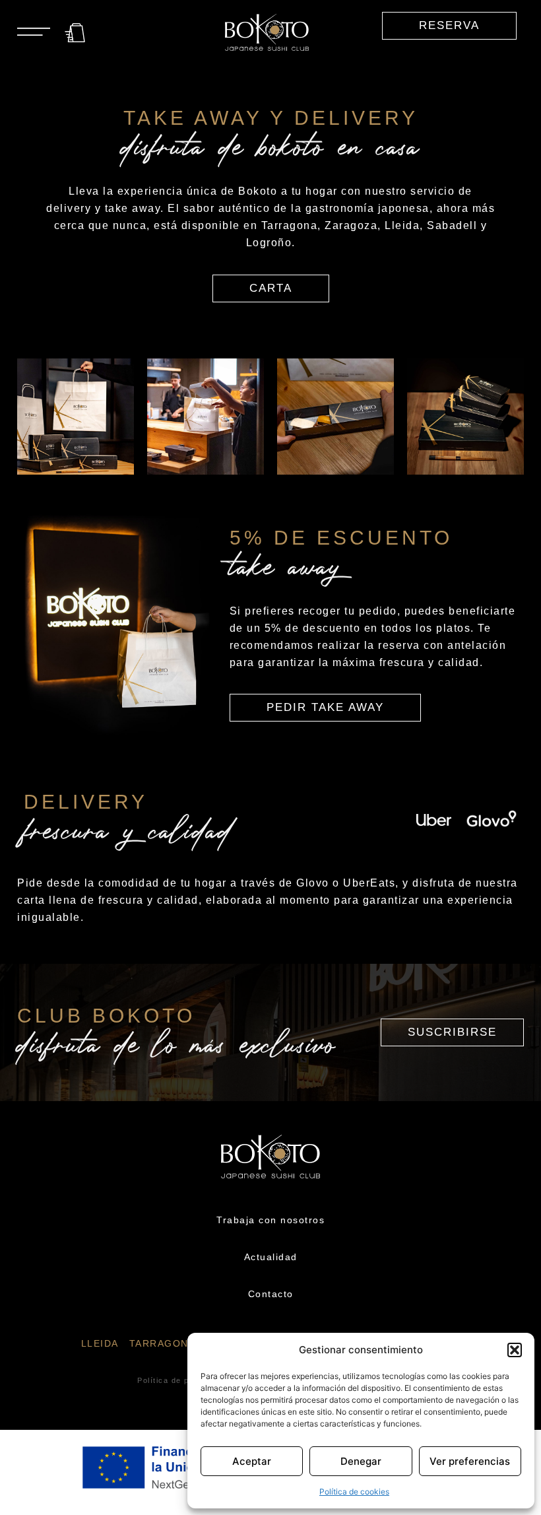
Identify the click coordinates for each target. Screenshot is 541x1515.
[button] (514, 1350)
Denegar (360, 1461)
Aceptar (251, 1461)
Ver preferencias (470, 1461)
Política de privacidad (182, 1380)
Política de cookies (354, 1492)
